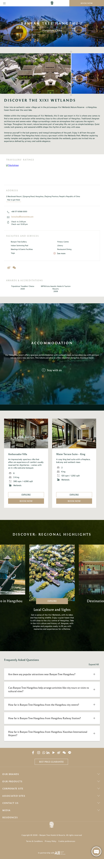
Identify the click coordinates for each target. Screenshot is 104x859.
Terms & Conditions (34, 841)
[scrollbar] (71, 73)
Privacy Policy (50, 841)
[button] (52, 674)
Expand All (94, 664)
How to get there (13, 199)
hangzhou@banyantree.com (22, 216)
